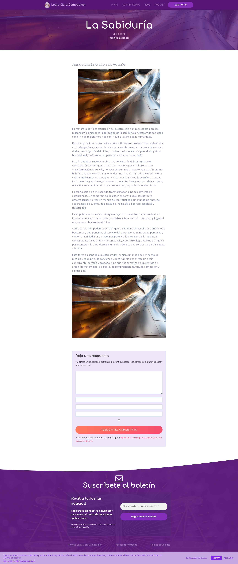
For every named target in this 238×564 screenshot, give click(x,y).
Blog (147, 4)
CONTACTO (181, 4)
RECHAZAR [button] (228, 558)
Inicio (114, 4)
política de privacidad (106, 524)
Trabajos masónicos (119, 37)
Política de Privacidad (126, 544)
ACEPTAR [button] (216, 558)
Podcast (160, 4)
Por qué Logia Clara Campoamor (85, 544)
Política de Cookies (160, 544)
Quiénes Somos (131, 4)
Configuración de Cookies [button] (196, 558)
